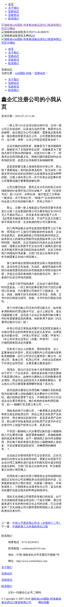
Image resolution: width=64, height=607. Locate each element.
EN (33, 35)
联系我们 (13, 18)
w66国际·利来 (23, 73)
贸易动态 (13, 11)
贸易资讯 (13, 15)
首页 (11, 4)
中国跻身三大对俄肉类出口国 (30, 526)
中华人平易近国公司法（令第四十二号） (36, 522)
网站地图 (43, 602)
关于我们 (13, 7)
